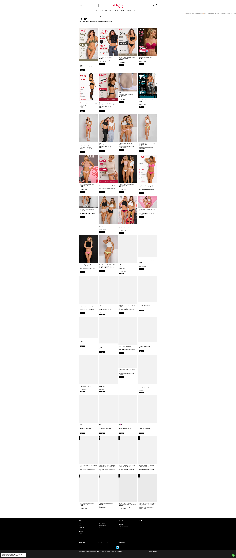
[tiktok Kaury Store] (156, 0)
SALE (139, 10)
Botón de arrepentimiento (118, 551)
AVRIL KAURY (108, 10)
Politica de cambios (90, 0)
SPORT (134, 10)
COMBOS (129, 10)
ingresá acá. (112, 551)
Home (97, 10)
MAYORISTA (122, 10)
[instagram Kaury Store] (153, 0)
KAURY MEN (115, 10)
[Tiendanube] (153, 551)
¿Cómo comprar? (82, 0)
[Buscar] (97, 5)
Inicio (80, 16)
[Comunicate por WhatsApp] (233, 555)
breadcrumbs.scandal (89, 16)
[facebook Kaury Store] (154, 0)
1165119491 (121, 524)
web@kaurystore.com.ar (123, 526)
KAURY (101, 10)
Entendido (16, 555)
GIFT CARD (97, 0)
